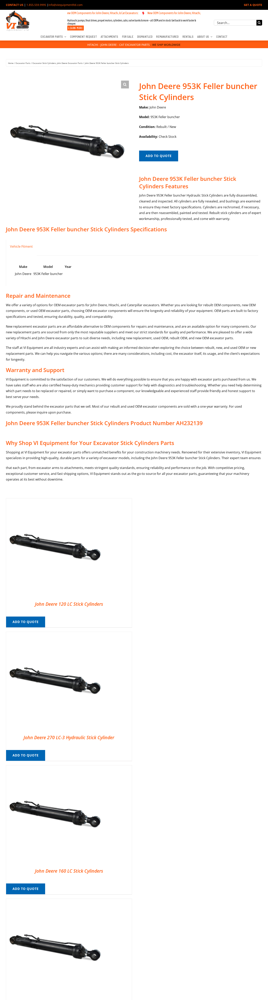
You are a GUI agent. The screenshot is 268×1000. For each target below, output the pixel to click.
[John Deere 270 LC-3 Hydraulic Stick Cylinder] (55, 634)
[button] (125, 84)
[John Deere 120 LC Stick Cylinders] (55, 501)
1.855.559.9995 (36, 5)
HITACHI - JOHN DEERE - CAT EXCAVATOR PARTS (118, 45)
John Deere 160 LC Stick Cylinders (69, 871)
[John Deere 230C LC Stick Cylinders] (55, 901)
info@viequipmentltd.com (65, 5)
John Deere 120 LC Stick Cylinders (69, 604)
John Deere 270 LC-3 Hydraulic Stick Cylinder (69, 737)
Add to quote (159, 156)
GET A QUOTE (253, 5)
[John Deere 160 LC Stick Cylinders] (55, 768)
